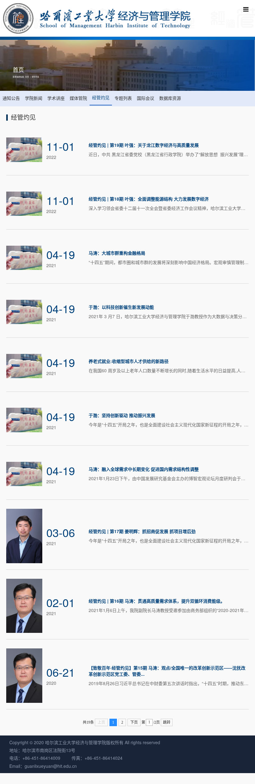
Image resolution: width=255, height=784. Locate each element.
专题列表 (123, 98)
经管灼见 (35, 76)
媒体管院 (78, 98)
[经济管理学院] (97, 18)
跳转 (166, 722)
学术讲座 (56, 98)
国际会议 (145, 98)
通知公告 (11, 98)
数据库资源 (170, 98)
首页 (27, 76)
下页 (134, 722)
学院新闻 (33, 98)
